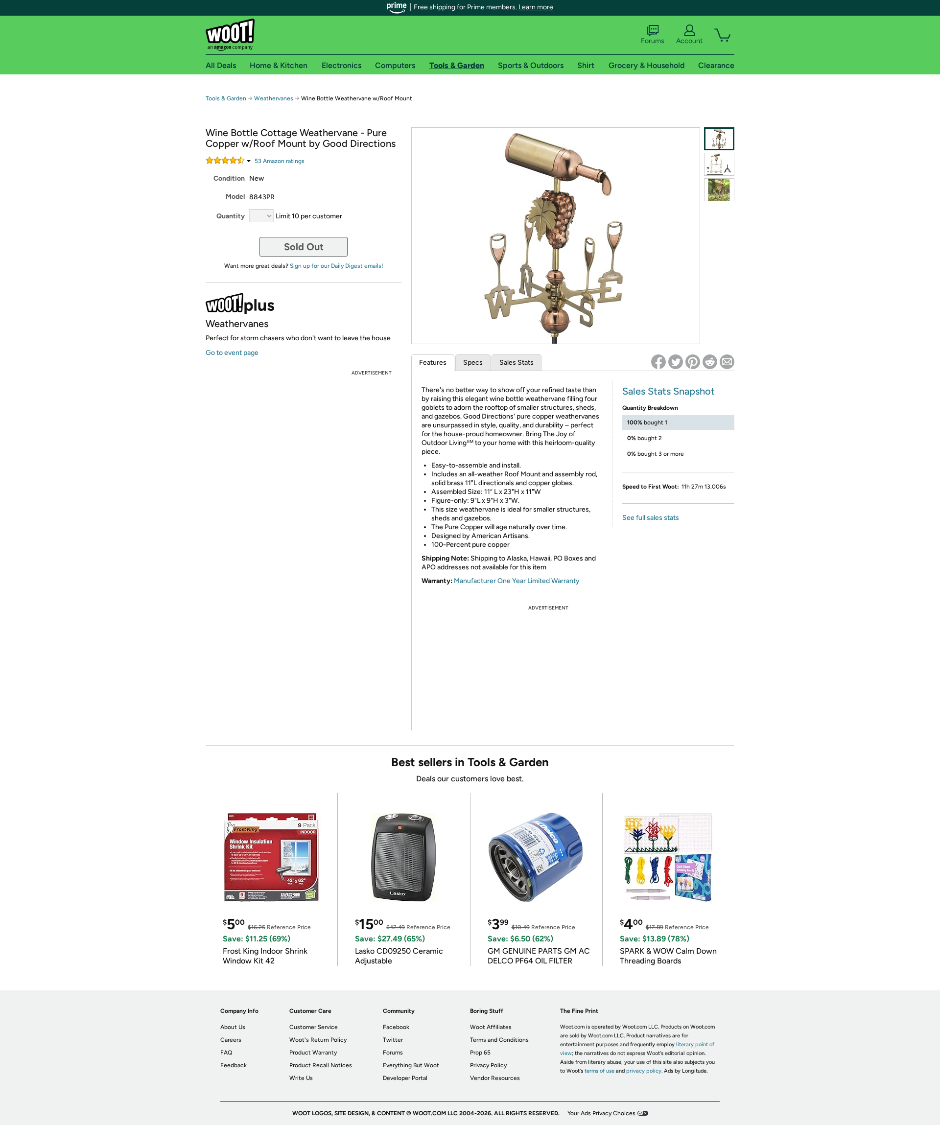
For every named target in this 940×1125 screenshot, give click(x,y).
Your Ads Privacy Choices (601, 1113)
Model (235, 196)
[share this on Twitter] (675, 361)
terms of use (599, 1071)
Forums (652, 41)
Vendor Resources (495, 1078)
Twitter (393, 1039)
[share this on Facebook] (658, 361)
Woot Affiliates (491, 1027)
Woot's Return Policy (318, 1039)
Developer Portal (405, 1078)
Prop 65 (480, 1052)
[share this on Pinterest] (692, 361)
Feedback (233, 1065)
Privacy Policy (488, 1065)
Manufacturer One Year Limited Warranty (517, 581)
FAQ (226, 1052)
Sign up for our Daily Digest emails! (336, 265)
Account (689, 41)
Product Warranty (313, 1052)
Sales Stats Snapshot (668, 391)
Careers (230, 1039)
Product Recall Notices (320, 1065)
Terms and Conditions (499, 1039)
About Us (232, 1027)
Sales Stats (516, 362)
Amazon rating (280, 161)
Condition (229, 178)
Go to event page (232, 353)
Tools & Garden (226, 98)
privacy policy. (644, 1071)
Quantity (230, 216)
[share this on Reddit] (710, 361)
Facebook (396, 1027)
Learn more (535, 7)
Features (432, 362)
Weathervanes (273, 98)
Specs (473, 362)
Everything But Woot (411, 1065)
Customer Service (313, 1027)
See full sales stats (650, 518)
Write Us (301, 1078)
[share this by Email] (727, 361)
